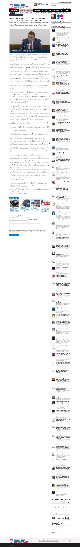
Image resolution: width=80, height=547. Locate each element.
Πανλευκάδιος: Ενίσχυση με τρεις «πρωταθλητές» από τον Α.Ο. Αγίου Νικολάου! (62, 54)
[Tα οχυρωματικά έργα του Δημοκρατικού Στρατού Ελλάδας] (53, 125)
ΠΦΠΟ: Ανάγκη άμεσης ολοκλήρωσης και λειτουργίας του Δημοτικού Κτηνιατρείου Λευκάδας (63, 363)
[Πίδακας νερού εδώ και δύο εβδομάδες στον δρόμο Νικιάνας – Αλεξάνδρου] (53, 118)
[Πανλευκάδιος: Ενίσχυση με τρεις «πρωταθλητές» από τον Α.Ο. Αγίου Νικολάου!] (53, 56)
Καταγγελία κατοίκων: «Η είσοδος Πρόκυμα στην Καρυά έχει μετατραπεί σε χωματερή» (63, 139)
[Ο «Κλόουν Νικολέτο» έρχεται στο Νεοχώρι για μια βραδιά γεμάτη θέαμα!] (53, 486)
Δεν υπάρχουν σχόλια (63, 41)
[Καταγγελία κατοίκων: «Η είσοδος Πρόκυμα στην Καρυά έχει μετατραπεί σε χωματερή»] (53, 140)
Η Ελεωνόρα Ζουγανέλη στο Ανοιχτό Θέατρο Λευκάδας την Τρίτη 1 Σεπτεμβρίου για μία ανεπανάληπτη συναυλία (63, 93)
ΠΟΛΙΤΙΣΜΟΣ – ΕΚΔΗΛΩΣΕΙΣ (26, 10)
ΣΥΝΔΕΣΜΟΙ (26, 2)
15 (66, 507)
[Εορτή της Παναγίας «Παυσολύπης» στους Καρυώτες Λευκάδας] (53, 155)
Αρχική (13, 12)
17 (52, 508)
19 (58, 508)
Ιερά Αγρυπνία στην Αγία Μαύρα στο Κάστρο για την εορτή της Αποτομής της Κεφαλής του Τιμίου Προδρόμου (62, 379)
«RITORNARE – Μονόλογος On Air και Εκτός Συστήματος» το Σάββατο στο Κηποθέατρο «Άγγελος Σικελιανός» (62, 338)
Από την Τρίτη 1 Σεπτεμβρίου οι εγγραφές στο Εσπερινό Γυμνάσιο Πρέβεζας (27, 8)
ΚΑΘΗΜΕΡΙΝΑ (37, 10)
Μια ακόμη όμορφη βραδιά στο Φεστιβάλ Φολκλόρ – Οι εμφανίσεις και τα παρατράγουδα (63, 301)
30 (68, 510)
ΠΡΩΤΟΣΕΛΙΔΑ (43, 12)
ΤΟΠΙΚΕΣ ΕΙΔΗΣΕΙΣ (14, 10)
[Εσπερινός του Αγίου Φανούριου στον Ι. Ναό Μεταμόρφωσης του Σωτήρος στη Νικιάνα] (53, 479)
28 (63, 510)
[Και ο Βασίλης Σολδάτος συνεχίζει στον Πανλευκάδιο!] (53, 168)
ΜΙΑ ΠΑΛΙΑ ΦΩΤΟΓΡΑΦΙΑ (63, 12)
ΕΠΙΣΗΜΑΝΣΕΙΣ (39, 3)
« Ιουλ (55, 513)
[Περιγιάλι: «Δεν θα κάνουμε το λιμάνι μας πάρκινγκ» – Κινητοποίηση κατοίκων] (53, 162)
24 (52, 510)
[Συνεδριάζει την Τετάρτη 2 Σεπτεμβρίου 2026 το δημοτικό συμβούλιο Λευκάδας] (53, 263)
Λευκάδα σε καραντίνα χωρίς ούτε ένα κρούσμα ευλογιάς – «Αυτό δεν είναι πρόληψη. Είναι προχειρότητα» (62, 174)
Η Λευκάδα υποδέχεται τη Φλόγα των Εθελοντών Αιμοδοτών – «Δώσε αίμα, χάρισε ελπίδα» (62, 329)
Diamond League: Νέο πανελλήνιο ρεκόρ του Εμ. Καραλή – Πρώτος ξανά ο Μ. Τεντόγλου (63, 346)
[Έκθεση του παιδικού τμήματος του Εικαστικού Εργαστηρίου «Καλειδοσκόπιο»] (53, 462)
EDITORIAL (17, 2)
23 (68, 508)
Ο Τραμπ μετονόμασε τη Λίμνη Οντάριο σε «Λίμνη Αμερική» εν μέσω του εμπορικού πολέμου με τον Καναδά (63, 253)
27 (60, 510)
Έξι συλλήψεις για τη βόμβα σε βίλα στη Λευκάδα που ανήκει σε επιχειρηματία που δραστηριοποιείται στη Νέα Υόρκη (62, 402)
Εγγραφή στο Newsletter (57, 523)
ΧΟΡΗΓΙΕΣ (21, 2)
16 (68, 507)
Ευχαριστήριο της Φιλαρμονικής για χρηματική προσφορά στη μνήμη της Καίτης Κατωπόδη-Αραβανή (62, 204)
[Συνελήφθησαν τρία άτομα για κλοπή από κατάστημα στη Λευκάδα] (53, 422)
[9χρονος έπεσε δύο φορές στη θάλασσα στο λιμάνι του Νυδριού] (53, 148)
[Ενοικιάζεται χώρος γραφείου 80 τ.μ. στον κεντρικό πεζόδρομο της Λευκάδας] (53, 317)
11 (55, 507)
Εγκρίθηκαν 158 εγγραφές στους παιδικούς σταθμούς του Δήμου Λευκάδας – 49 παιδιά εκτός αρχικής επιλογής (63, 427)
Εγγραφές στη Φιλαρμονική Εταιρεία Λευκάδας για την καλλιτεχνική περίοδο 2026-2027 (62, 268)
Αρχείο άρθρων (54, 23)
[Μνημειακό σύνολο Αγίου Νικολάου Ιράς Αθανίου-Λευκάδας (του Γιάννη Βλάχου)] (53, 78)
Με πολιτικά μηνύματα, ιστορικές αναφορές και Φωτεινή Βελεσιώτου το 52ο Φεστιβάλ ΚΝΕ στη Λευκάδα (63, 130)
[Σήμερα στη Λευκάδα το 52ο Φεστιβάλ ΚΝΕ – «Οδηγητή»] (53, 184)
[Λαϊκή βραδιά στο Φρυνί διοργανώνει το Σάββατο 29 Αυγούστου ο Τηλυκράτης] (53, 448)
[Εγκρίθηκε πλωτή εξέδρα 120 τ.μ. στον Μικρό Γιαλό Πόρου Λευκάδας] (53, 310)
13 (60, 507)
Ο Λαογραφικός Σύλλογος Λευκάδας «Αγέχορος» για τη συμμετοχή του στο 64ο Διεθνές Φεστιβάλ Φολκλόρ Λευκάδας (63, 45)
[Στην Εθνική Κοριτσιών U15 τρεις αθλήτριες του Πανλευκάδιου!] (53, 278)
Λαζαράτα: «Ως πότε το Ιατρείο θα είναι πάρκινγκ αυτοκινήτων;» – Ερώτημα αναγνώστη (62, 238)
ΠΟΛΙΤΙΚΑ (66, 10)
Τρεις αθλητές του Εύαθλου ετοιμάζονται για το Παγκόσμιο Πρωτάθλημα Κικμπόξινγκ (62, 371)
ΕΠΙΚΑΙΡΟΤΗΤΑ (25, 12)
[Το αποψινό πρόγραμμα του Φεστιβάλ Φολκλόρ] (53, 398)
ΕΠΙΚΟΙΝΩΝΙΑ (12, 2)
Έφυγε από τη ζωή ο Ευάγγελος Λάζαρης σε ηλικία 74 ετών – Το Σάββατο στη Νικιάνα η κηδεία (63, 223)
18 (55, 508)
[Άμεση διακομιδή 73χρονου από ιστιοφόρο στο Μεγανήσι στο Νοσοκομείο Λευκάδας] (53, 104)
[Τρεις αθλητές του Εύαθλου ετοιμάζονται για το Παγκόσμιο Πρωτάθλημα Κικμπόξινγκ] (53, 372)
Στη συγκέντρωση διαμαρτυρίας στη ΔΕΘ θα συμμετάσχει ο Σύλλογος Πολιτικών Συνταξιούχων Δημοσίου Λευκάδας (63, 411)
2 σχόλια (62, 162)
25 (55, 510)
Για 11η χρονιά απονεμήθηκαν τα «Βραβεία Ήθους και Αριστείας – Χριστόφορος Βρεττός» (61, 196)
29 (66, 510)
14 (63, 507)
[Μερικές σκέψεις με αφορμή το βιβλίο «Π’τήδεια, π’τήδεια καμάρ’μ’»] (53, 233)
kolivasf (49, 14)
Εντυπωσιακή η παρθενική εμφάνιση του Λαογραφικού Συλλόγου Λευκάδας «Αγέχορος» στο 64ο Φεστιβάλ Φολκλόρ (63, 354)
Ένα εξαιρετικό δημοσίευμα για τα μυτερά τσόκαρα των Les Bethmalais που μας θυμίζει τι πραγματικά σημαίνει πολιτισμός (63, 468)
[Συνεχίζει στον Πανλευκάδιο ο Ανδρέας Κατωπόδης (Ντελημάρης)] (53, 493)
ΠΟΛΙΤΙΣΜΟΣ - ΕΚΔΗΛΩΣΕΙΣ (40, 14)
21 (63, 508)
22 (66, 508)
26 (58, 510)
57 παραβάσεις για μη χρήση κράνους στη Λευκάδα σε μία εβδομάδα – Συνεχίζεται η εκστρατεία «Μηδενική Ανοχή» (63, 30)
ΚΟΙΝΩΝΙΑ (56, 12)
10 (52, 507)
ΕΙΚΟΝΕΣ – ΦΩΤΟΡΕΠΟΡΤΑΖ (55, 10)
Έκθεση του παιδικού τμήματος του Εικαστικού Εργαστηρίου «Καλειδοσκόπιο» (62, 460)
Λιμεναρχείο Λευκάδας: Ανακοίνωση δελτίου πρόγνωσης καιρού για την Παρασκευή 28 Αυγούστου (62, 388)
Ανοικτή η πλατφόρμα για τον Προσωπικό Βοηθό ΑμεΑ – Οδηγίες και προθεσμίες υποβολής (63, 69)
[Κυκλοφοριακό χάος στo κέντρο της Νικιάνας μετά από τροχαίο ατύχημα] (53, 190)
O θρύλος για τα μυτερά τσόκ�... (43, 4)
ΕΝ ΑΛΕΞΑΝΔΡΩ (50, 12)
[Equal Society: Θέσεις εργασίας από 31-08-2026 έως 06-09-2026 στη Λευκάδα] (53, 40)
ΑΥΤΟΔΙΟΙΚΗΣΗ (18, 12)
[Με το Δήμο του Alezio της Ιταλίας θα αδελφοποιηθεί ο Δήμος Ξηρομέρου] (53, 455)
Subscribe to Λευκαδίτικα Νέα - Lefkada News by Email (61, 519)
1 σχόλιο (62, 149)
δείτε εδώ (25, 193)
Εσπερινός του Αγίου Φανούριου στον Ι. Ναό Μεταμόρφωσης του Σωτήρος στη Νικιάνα (63, 477)
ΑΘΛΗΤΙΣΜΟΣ (45, 10)
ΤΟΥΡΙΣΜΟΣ (31, 12)
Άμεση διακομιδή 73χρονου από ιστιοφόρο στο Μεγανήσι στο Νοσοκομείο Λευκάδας (63, 102)
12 (58, 507)
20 (60, 508)
